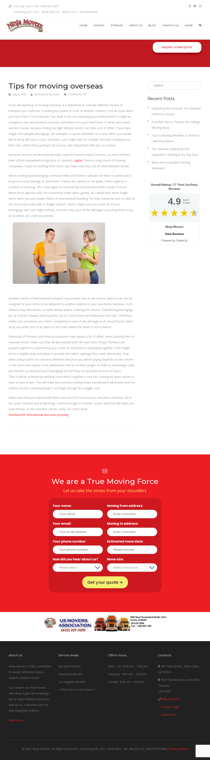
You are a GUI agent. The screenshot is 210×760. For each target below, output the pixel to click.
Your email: (63, 523)
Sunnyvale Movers (70, 674)
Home (84, 25)
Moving (99, 25)
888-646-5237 (171, 699)
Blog (152, 25)
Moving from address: (126, 506)
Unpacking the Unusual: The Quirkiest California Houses (176, 111)
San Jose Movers (69, 666)
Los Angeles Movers (72, 682)
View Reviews (174, 234)
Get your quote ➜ (105, 582)
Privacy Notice (178, 749)
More (189, 25)
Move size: (116, 559)
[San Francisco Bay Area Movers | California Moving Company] (25, 29)
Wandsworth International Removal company (39, 415)
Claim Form (168, 715)
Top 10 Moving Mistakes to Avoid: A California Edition (176, 138)
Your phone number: (70, 541)
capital (78, 160)
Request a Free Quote (177, 47)
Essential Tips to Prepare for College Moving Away (176, 125)
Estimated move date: (126, 541)
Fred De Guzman (49, 94)
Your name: (63, 506)
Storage (117, 25)
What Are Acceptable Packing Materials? (171, 165)
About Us (135, 25)
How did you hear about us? (76, 559)
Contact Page (170, 707)
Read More (16, 720)
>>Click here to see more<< (76, 690)
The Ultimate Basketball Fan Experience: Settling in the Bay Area (175, 152)
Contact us (170, 25)
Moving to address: (123, 523)
